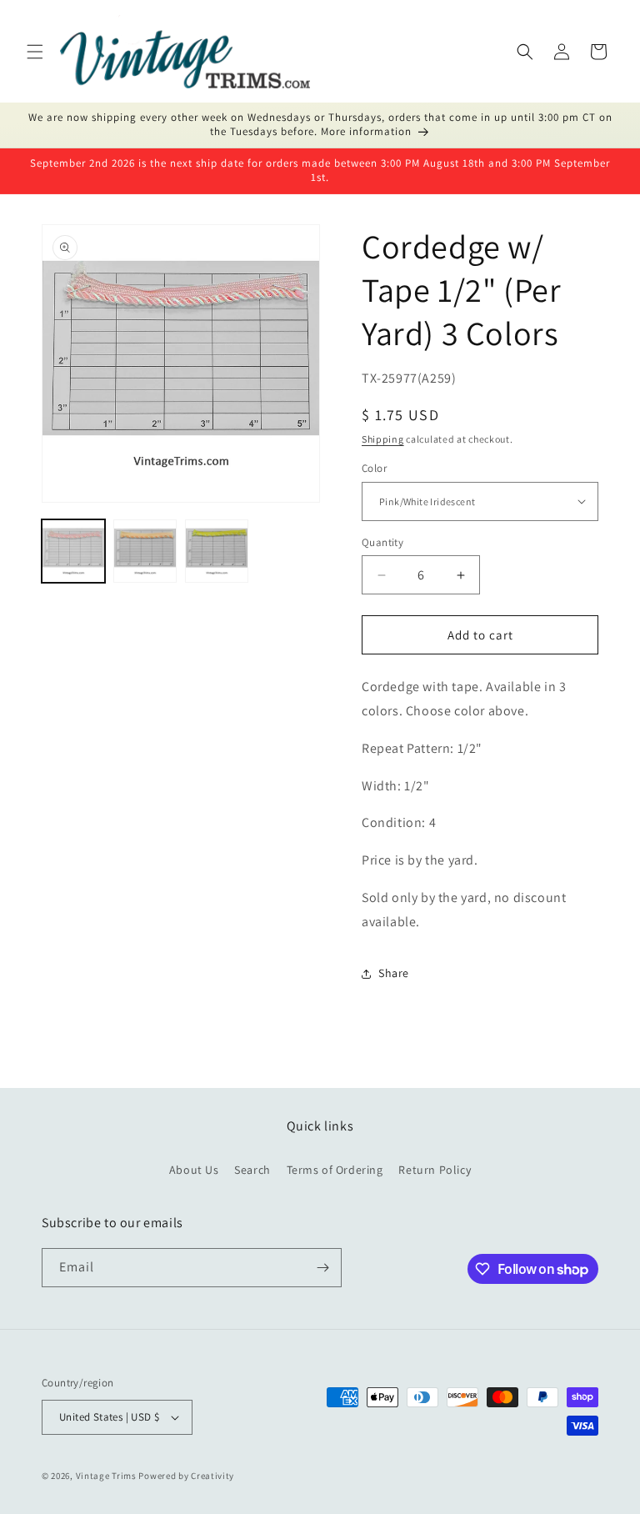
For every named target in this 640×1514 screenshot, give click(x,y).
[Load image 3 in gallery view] (216, 551)
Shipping (383, 439)
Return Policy (434, 1169)
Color (374, 468)
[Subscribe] (322, 1267)
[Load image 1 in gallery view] (73, 551)
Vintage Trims (106, 1475)
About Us (194, 1169)
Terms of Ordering (335, 1169)
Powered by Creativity (186, 1475)
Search (252, 1169)
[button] (35, 51)
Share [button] (393, 972)
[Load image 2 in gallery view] (145, 551)
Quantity (382, 542)
